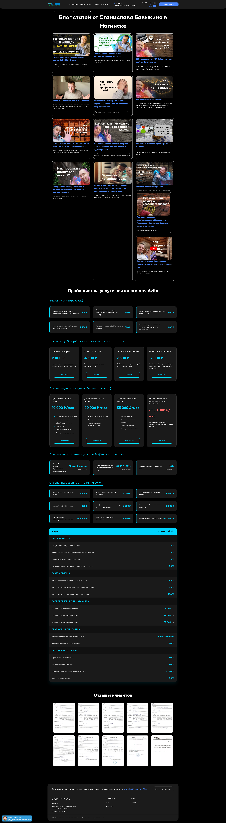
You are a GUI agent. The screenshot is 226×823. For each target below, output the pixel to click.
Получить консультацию (163, 789)
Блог (89, 4)
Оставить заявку (168, 4)
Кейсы (82, 4)
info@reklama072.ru (58, 811)
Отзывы (96, 4)
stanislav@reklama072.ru (135, 789)
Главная (50, 12)
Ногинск (119, 3)
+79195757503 (150, 3)
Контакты (104, 4)
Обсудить (161, 441)
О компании (73, 4)
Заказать (64, 375)
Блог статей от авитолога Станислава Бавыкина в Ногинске (75, 12)
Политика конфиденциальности (93, 818)
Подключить (64, 441)
